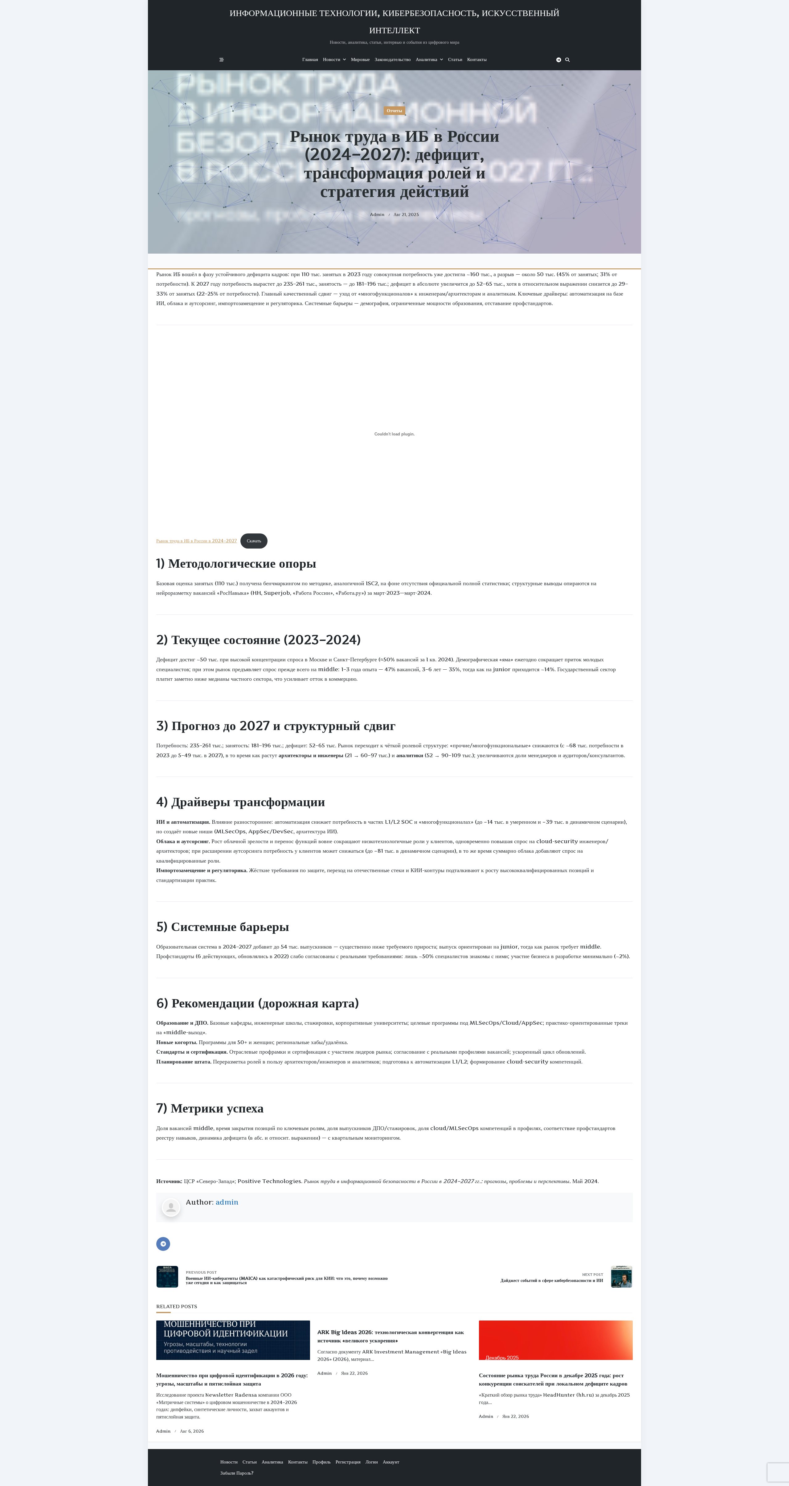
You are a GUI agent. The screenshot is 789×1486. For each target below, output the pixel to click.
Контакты (477, 59)
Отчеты (394, 110)
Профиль (322, 1462)
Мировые (360, 59)
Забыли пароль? (236, 1473)
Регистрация (348, 1462)
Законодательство (393, 59)
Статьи (455, 59)
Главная (310, 59)
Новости (331, 59)
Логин (372, 1462)
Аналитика (426, 59)
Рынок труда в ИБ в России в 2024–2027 (196, 541)
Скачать (254, 541)
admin (377, 214)
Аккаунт (391, 1462)
